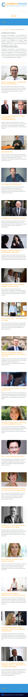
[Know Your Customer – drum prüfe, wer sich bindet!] (14, 309)
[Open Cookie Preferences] (2, 695)
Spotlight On (7, 29)
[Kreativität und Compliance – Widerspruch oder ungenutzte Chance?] (14, 584)
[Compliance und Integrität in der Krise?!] (14, 208)
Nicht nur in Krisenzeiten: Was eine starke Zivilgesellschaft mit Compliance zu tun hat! (13, 354)
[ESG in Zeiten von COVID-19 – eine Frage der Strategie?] (14, 550)
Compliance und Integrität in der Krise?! (13, 218)
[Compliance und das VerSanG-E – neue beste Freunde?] (14, 379)
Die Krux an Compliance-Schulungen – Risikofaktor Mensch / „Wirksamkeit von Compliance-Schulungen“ (13, 664)
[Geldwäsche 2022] (14, 142)
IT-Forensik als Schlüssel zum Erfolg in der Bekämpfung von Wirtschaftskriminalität (13, 117)
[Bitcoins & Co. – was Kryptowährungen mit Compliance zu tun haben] (14, 514)
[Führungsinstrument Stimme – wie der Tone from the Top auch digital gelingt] (14, 479)
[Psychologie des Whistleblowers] (14, 174)
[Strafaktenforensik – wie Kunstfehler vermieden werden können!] (14, 275)
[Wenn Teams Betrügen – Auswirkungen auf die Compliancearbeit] (14, 72)
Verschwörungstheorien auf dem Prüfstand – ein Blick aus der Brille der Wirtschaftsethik (13, 629)
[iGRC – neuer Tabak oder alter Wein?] (14, 447)
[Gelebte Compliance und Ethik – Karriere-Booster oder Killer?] (14, 241)
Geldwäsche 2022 (7, 152)
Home (2, 29)
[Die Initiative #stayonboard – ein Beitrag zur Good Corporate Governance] (14, 413)
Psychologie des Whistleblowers (11, 184)
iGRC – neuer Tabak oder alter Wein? (12, 456)
